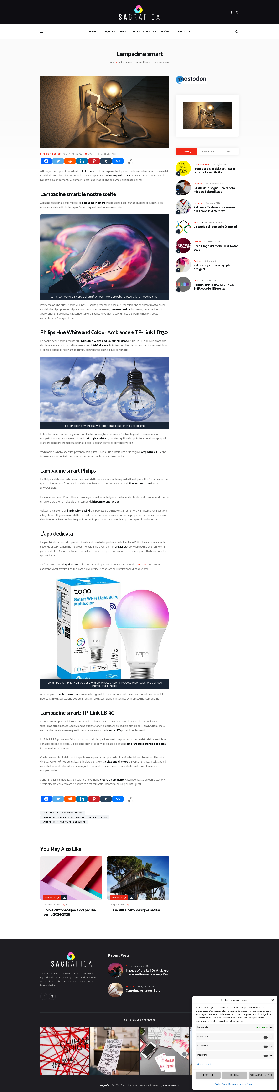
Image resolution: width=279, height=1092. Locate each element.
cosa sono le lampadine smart (63, 812)
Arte (128, 966)
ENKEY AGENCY (171, 1085)
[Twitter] (58, 161)
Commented (207, 151)
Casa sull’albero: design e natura (135, 910)
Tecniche (198, 183)
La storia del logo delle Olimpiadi (216, 227)
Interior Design (143, 62)
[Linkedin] (82, 161)
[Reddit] (70, 161)
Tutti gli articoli (125, 62)
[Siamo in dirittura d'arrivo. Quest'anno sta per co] (164, 1051)
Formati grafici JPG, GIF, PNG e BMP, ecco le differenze (214, 287)
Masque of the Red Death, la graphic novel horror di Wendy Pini (147, 972)
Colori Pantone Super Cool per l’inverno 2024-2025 (69, 912)
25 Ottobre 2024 (51, 904)
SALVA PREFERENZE (261, 1075)
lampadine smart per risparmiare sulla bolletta (75, 817)
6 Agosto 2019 (213, 203)
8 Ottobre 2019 (212, 241)
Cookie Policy (221, 1084)
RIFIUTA (234, 1075)
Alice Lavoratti (108, 153)
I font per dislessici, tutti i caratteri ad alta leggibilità (215, 171)
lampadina (141, 564)
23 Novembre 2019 (215, 183)
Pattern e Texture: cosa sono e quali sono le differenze (214, 209)
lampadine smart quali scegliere (64, 822)
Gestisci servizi (204, 1064)
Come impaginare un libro (143, 991)
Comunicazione (201, 164)
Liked (228, 151)
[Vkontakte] (118, 161)
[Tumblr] (106, 161)
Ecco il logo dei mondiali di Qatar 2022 (216, 248)
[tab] (186, 151)
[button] (272, 1000)
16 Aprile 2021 (117, 904)
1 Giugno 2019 (211, 280)
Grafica (197, 222)
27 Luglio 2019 (220, 164)
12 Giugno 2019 (212, 261)
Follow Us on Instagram (142, 1019)
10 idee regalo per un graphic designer (213, 267)
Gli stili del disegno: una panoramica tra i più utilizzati (215, 190)
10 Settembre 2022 (72, 153)
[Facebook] (46, 161)
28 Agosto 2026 (141, 966)
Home (111, 62)
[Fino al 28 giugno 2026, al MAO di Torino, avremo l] (64, 1051)
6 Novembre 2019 (213, 222)
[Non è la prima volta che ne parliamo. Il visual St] (114, 1051)
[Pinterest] (94, 161)
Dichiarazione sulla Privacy (240, 1084)
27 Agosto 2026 (146, 986)
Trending (186, 151)
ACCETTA (208, 1075)
